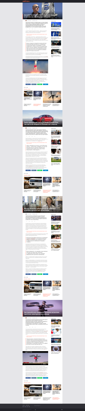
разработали (40, 270)
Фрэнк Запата (46, 330)
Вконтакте (34, 84)
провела (46, 56)
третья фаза (33, 237)
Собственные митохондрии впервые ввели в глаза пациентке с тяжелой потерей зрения (47, 105)
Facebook (28, 84)
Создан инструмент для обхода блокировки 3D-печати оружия (37, 105)
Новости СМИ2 (26, 87)
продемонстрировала (30, 238)
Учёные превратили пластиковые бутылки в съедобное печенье (56, 105)
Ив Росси (37, 330)
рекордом (30, 165)
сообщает (45, 38)
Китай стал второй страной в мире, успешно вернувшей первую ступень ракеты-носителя (37, 34)
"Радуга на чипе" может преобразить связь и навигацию (27, 105)
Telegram (46, 84)
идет (39, 53)
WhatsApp (40, 84)
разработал (41, 372)
